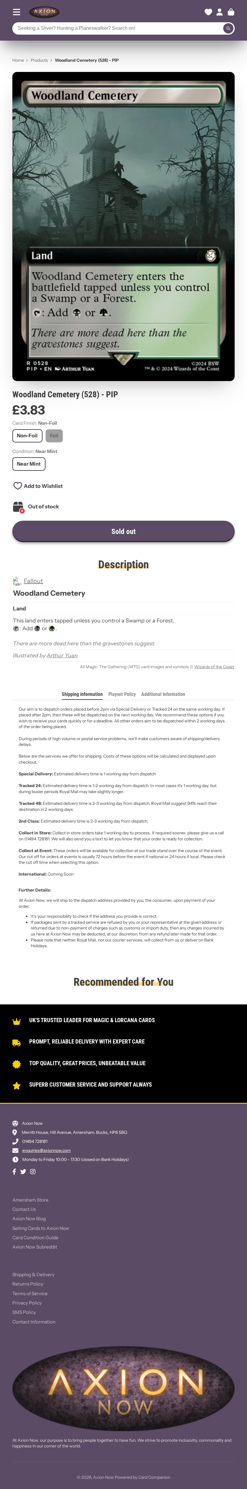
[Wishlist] (208, 12)
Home (18, 60)
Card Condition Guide (35, 1237)
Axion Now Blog (29, 1218)
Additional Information (163, 694)
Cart (231, 12)
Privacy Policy (27, 1303)
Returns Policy (27, 1284)
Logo (44, 12)
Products (39, 60)
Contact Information (33, 1322)
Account (219, 12)
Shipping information (82, 694)
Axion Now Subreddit (34, 1247)
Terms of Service (30, 1293)
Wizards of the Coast (214, 666)
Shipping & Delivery (33, 1274)
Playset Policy (122, 694)
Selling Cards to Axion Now (40, 1228)
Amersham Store (30, 1200)
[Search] (228, 28)
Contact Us (24, 1209)
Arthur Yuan (62, 655)
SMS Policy (24, 1312)
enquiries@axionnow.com (46, 1150)
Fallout (33, 581)
